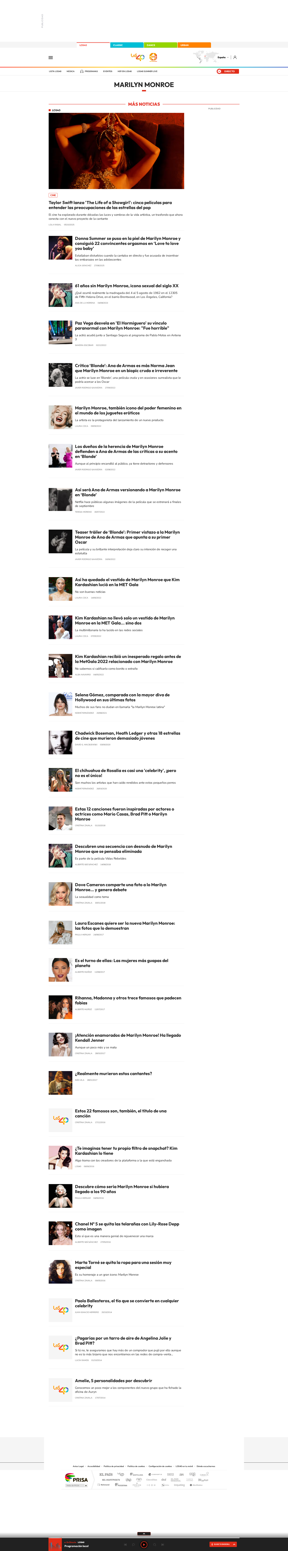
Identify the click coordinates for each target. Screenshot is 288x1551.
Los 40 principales (122, 1475)
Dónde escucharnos (206, 1466)
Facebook (150, 1430)
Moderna (120, 1484)
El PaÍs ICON (151, 1484)
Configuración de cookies (160, 1466)
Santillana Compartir (155, 1475)
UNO (128, 1479)
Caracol (203, 1475)
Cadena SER (169, 1475)
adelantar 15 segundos (155, 1545)
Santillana (137, 1475)
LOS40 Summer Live (147, 71)
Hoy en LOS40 (125, 71)
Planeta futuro (188, 1479)
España (222, 57)
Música (70, 71)
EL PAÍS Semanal (176, 1479)
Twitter (144, 1430)
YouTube (137, 1430)
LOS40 (83, 45)
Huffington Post (110, 1479)
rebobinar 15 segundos (133, 1545)
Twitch (157, 1430)
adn (191, 1475)
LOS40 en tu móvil (184, 1466)
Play (144, 1544)
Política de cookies (136, 1466)
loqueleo (179, 1484)
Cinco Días (151, 1479)
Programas (91, 71)
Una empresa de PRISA (76, 1477)
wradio (138, 1479)
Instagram (124, 1430)
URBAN (184, 45)
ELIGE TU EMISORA (222, 1544)
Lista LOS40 (55, 71)
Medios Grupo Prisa (76, 1485)
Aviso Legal (78, 1466)
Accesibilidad (94, 1466)
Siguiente (163, 1545)
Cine (53, 195)
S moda (165, 1484)
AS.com (180, 1475)
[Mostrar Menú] (53, 57)
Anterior (125, 1545)
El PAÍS (106, 1475)
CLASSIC (118, 45)
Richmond (103, 1484)
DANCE (151, 45)
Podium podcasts (136, 1484)
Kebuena (200, 1479)
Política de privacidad (114, 1466)
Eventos (107, 71)
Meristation (195, 1484)
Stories (164, 1430)
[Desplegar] (144, 1533)
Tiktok (130, 1430)
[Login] (235, 57)
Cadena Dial (164, 1479)
